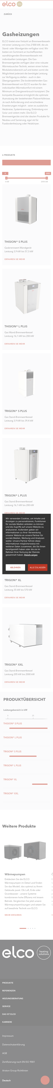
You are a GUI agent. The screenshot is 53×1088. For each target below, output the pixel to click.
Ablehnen (15, 567)
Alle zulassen (38, 567)
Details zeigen (30, 555)
